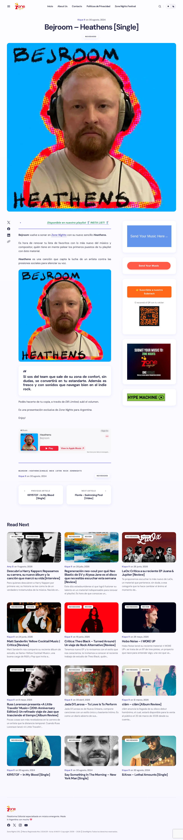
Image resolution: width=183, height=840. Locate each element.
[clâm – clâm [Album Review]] (149, 680)
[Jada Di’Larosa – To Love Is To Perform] (92, 680)
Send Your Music (149, 265)
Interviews (17, 537)
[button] (8, 6)
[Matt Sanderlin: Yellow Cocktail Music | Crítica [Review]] (34, 617)
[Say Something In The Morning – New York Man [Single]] (92, 751)
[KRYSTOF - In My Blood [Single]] (41, 495)
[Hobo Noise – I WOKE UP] (149, 617)
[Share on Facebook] (8, 229)
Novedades (90, 36)
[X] (14, 825)
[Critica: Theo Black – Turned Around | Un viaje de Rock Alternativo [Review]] (92, 617)
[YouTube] (26, 825)
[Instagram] (20, 825)
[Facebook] (9, 825)
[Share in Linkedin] (8, 235)
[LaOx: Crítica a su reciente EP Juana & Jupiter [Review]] (149, 547)
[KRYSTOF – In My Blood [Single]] (34, 751)
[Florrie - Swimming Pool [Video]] (89, 495)
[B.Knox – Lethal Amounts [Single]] (149, 751)
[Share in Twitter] (8, 222)
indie (51, 471)
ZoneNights (76, 471)
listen (59, 471)
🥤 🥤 (78, 222)
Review (88, 537)
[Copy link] (8, 241)
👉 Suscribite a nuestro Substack (149, 291)
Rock (65, 471)
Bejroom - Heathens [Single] (33, 471)
